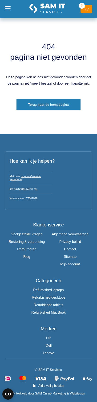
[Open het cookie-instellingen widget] (8, 394)
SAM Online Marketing (50, 393)
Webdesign (77, 393)
